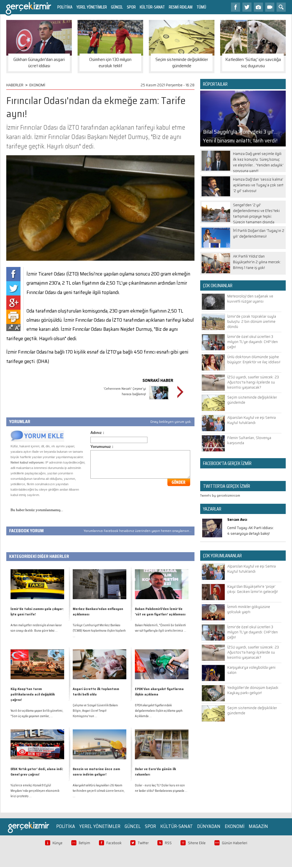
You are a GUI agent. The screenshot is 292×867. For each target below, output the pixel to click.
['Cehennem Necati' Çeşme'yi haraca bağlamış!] (159, 400)
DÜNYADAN (208, 826)
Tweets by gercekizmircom (220, 495)
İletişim (84, 843)
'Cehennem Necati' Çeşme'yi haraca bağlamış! (125, 391)
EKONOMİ (37, 85)
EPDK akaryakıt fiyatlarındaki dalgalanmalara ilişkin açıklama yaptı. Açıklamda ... (159, 711)
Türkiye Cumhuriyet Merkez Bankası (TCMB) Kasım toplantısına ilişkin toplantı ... (99, 630)
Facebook (113, 843)
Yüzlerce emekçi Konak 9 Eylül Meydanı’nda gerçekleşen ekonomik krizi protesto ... (35, 791)
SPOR (131, 7)
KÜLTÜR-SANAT (152, 7)
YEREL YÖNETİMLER (91, 7)
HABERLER (14, 85)
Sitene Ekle (197, 843)
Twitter (143, 843)
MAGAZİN (258, 826)
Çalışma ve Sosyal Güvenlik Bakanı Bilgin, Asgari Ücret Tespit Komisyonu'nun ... (95, 711)
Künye (57, 843)
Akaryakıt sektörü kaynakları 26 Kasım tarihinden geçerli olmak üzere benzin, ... (99, 791)
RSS (168, 843)
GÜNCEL (117, 7)
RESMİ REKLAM (180, 7)
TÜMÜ (201, 7)
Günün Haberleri (234, 843)
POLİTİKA (64, 7)
